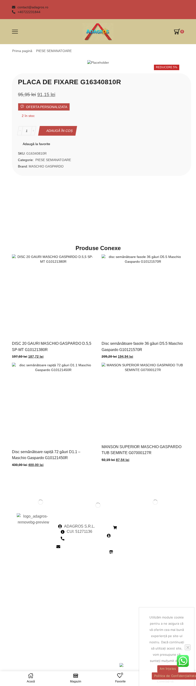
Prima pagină (22, 51)
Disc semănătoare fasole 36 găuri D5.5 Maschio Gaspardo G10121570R (142, 346)
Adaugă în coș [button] (48, 297)
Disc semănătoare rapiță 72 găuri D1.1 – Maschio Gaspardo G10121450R (46, 455)
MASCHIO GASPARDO (46, 166)
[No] (188, 647)
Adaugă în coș (59, 131)
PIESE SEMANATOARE (54, 51)
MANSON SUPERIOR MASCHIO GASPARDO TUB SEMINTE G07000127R (141, 450)
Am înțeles (168, 668)
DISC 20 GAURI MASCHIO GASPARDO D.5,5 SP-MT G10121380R (51, 346)
